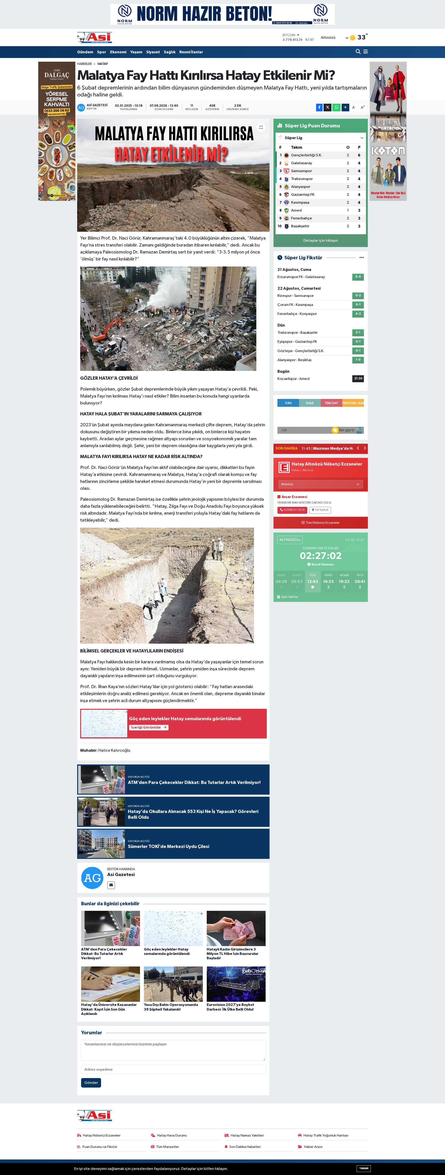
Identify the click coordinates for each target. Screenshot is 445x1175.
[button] (358, 449)
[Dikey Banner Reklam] (388, 131)
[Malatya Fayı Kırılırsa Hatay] (168, 318)
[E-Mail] (111, 885)
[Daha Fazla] (345, 107)
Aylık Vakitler (289, 597)
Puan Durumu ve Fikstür (100, 1147)
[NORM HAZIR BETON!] (222, 14)
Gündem (85, 52)
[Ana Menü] (365, 52)
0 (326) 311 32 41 (294, 510)
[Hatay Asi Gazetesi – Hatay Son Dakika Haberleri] (94, 37)
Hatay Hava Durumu (172, 1135)
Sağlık (169, 52)
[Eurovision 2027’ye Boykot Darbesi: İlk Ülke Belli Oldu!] (236, 984)
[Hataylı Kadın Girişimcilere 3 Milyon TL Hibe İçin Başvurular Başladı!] (236, 928)
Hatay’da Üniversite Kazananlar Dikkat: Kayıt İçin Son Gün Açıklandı (109, 1009)
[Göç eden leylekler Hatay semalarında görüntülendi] (173, 928)
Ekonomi (118, 52)
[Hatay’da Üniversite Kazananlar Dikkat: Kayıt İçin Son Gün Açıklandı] (110, 984)
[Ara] (359, 52)
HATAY (103, 64)
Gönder (91, 1083)
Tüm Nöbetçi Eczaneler (323, 522)
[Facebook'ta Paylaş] (319, 107)
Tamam (363, 1168)
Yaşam (136, 52)
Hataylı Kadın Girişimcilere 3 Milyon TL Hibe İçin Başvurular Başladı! (232, 953)
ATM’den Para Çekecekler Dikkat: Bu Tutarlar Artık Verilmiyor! (104, 953)
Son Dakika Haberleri (245, 1147)
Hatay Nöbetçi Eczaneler (102, 1135)
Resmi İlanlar (191, 52)
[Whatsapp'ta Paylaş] (336, 107)
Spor (101, 52)
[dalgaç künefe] (56, 131)
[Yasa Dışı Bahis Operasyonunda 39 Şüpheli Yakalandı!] (173, 984)
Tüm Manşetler (167, 1147)
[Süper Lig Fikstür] (361, 258)
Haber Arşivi (313, 1147)
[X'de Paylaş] (327, 107)
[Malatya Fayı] (167, 585)
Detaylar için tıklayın (320, 241)
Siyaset (153, 52)
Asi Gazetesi (121, 874)
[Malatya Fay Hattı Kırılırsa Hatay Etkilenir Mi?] (173, 175)
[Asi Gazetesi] (92, 878)
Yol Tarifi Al (321, 510)
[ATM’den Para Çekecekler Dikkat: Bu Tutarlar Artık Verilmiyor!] (110, 928)
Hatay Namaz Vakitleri (247, 1135)
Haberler (84, 64)
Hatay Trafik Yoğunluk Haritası (326, 1135)
